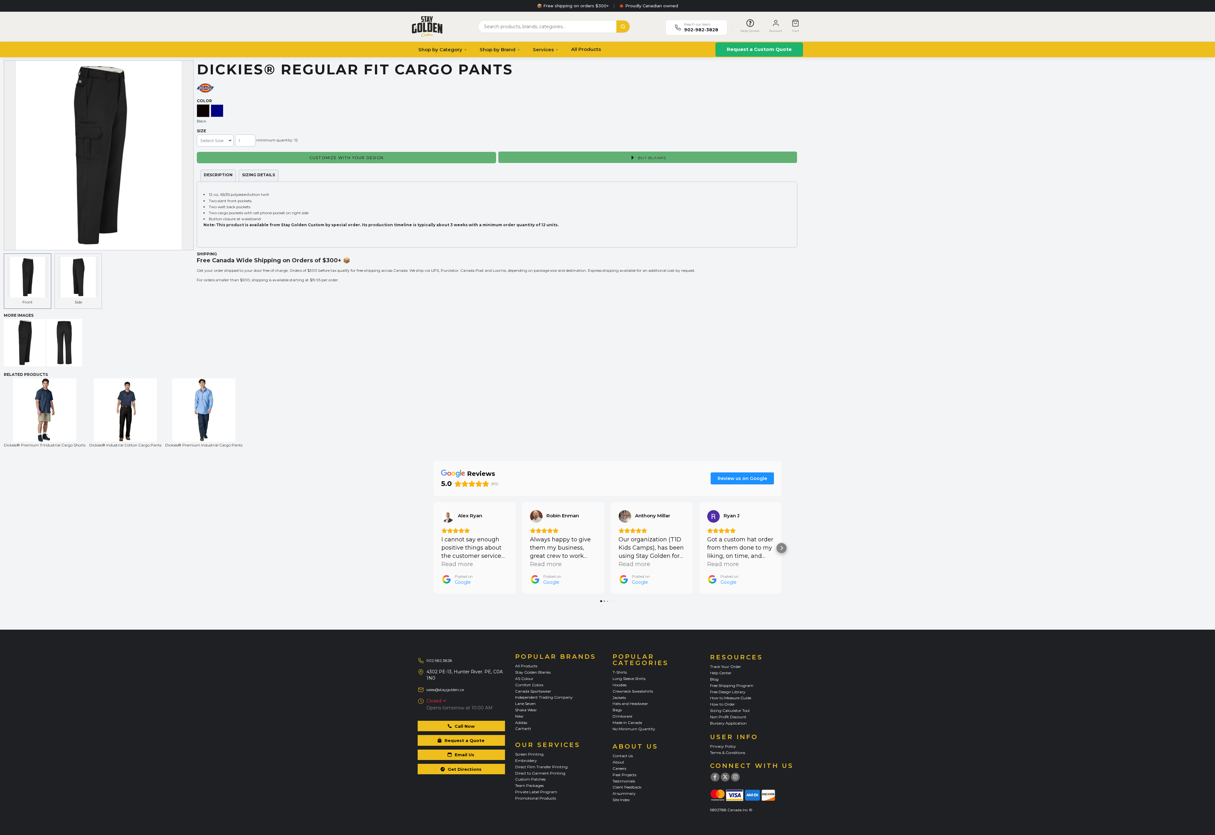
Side (78, 302)
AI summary (624, 793)
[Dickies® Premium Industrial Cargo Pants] (203, 410)
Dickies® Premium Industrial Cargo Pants (203, 445)
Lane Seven (525, 703)
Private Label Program (536, 791)
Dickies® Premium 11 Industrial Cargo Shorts (44, 445)
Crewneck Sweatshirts (633, 691)
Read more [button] (457, 564)
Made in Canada (627, 722)
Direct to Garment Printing (540, 773)
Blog (714, 679)
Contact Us (623, 755)
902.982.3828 (439, 660)
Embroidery (526, 760)
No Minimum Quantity (634, 728)
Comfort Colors (529, 684)
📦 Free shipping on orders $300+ (573, 5)
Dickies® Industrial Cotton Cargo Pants (125, 445)
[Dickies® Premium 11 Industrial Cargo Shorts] (44, 410)
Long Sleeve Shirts (629, 678)
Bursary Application (728, 723)
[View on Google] (447, 516)
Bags (617, 709)
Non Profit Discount (728, 716)
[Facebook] (715, 777)
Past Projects (624, 774)
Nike (519, 716)
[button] (433, 548)
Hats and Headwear (630, 703)
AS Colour (524, 678)
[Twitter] (725, 777)
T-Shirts (620, 672)
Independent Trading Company (544, 697)
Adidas (521, 722)
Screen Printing (529, 754)
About (618, 762)
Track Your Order (725, 666)
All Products (586, 49)
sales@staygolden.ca (445, 689)
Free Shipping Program (731, 685)
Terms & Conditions (727, 752)
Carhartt (523, 728)
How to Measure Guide (730, 697)
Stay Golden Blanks (533, 672)
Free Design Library (727, 691)
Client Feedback (627, 787)
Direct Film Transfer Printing (541, 766)
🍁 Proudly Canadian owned (648, 5)
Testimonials (624, 781)
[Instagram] (735, 777)
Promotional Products (535, 798)
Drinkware (622, 716)
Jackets (619, 697)
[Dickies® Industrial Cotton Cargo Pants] (125, 410)
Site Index (621, 799)
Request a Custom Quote (759, 49)
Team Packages (529, 785)
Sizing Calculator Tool (730, 710)
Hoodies (619, 684)
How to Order (722, 704)
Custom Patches (530, 779)
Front (27, 302)
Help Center (721, 672)
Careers (619, 768)
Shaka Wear (526, 709)
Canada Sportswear (533, 691)
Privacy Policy (723, 746)
